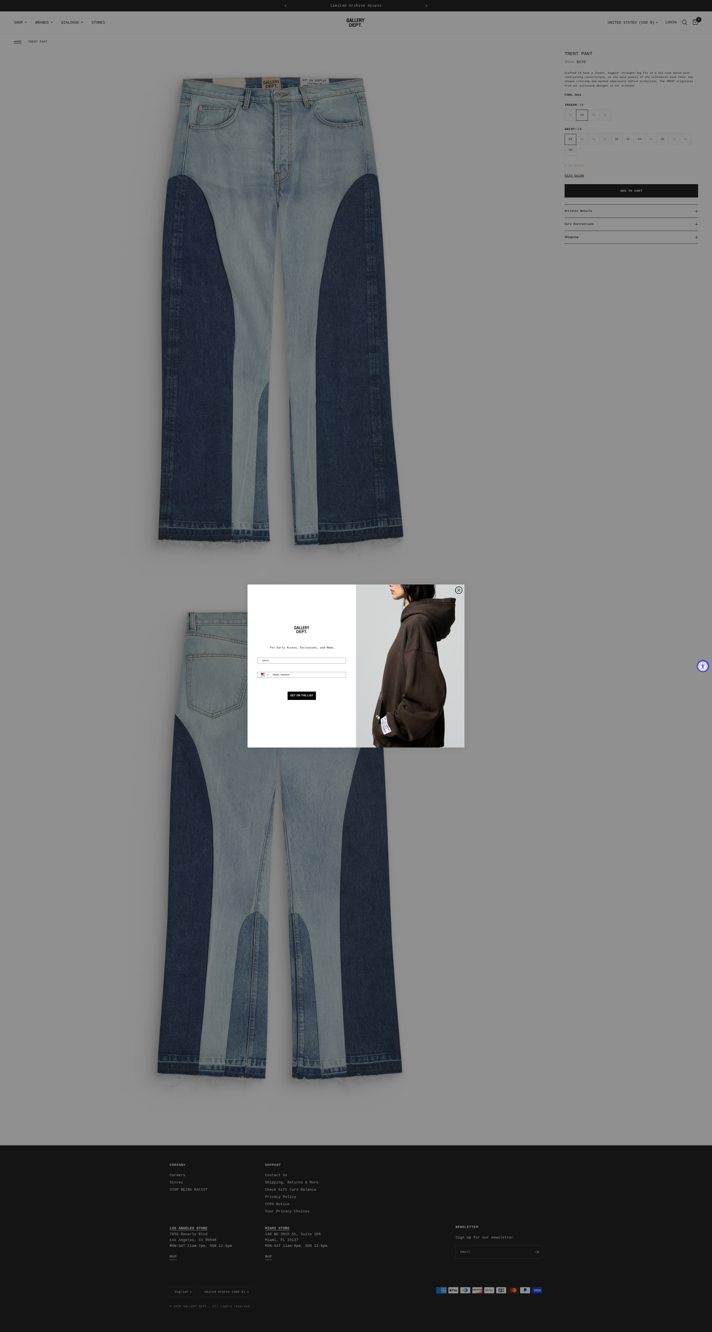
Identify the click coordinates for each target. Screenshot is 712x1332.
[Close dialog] (458, 590)
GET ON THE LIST (301, 695)
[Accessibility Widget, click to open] (703, 666)
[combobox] (264, 674)
